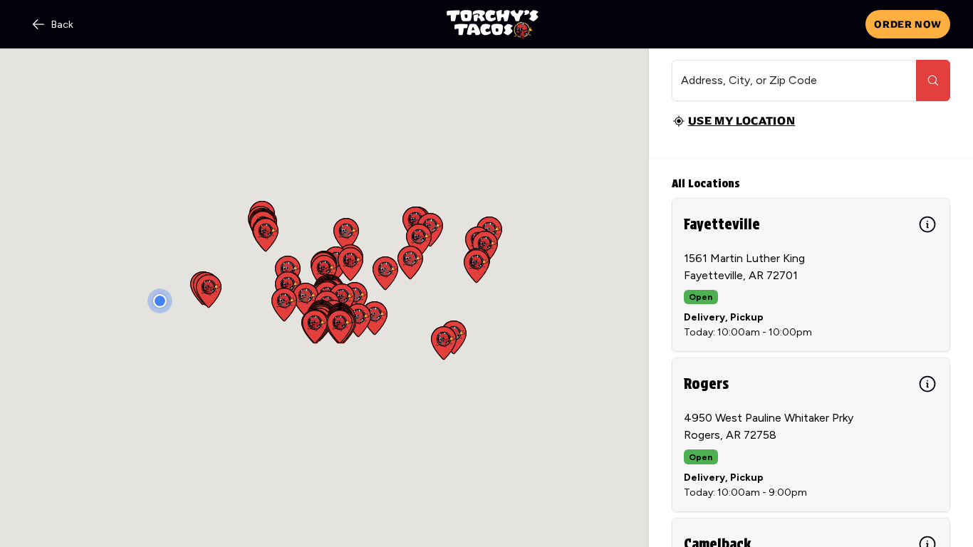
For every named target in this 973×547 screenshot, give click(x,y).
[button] (350, 264)
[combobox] (794, 80)
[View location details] (927, 224)
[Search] (933, 80)
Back (62, 25)
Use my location (742, 120)
